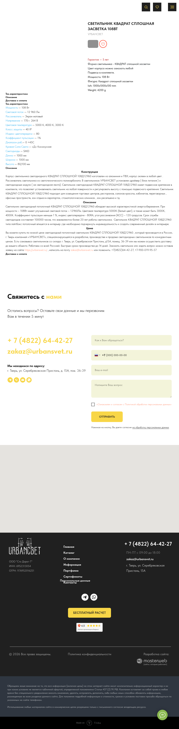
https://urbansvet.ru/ (36, 250)
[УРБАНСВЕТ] (10, 380)
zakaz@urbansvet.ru (82, 250)
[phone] (16, 380)
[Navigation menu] (172, 7)
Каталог (68, 552)
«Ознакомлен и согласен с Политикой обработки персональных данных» (133, 404)
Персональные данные (75, 580)
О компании (71, 558)
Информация (72, 564)
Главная (68, 546)
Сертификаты (72, 576)
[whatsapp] (29, 380)
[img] (25, 546)
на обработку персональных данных (150, 427)
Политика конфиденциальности (89, 654)
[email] (22, 380)
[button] (146, 7)
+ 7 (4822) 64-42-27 (40, 340)
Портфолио (70, 570)
